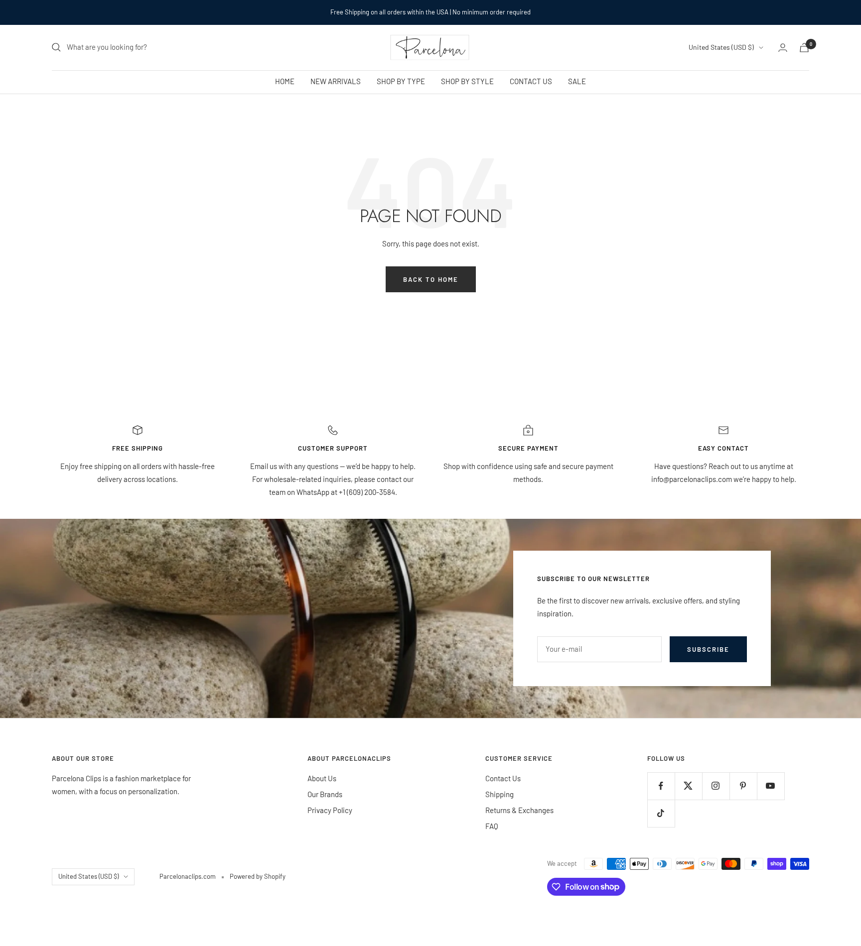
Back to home (430, 279)
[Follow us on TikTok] (661, 813)
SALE (577, 81)
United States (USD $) (721, 47)
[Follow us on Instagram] (715, 786)
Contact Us (503, 778)
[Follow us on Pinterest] (743, 786)
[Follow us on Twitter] (688, 786)
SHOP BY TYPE (401, 81)
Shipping (499, 794)
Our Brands (324, 794)
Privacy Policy (329, 810)
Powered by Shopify (258, 876)
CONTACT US (531, 81)
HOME (284, 81)
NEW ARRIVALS (335, 81)
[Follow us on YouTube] (770, 786)
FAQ (491, 826)
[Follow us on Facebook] (661, 786)
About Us (321, 778)
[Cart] (804, 47)
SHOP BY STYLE (467, 81)
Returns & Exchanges (519, 810)
